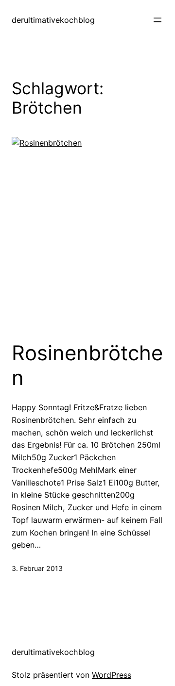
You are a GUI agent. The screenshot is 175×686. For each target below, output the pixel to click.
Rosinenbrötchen (87, 365)
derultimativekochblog (53, 20)
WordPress (111, 675)
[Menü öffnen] (157, 20)
